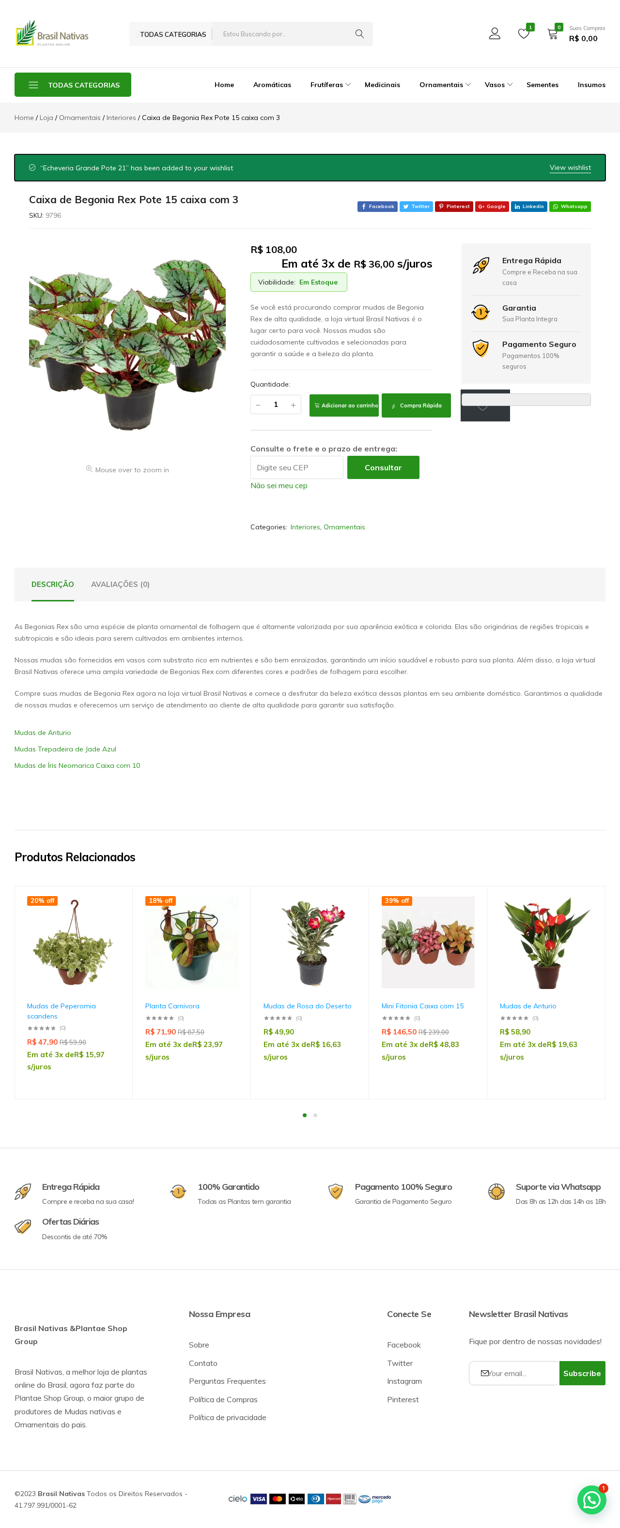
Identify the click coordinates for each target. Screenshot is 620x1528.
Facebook (404, 1344)
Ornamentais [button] (441, 84)
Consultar (383, 467)
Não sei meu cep (279, 485)
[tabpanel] (74, 992)
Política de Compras (223, 1399)
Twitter (400, 1363)
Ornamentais (344, 527)
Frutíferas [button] (326, 84)
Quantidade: (270, 384)
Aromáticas (272, 84)
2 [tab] (315, 1115)
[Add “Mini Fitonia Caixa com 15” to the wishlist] (463, 924)
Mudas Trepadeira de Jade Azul (65, 749)
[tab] (52, 584)
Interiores (305, 527)
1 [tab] (305, 1115)
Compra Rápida (420, 405)
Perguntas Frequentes (227, 1381)
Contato (203, 1363)
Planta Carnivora (172, 1006)
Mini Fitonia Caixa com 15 (423, 1006)
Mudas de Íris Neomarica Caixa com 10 (77, 765)
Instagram (404, 1381)
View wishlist (570, 167)
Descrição (52, 584)
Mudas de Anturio (43, 732)
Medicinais (382, 84)
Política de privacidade (227, 1417)
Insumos (591, 84)
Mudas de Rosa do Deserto (308, 1006)
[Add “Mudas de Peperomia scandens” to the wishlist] (108, 924)
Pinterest (403, 1399)
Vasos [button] (495, 84)
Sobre (199, 1344)
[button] (108, 949)
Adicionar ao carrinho (350, 405)
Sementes (542, 84)
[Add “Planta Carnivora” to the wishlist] (226, 924)
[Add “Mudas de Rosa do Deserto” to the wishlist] (344, 924)
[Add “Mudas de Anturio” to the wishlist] (581, 924)
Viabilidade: (276, 282)
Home (224, 84)
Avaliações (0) (120, 584)
